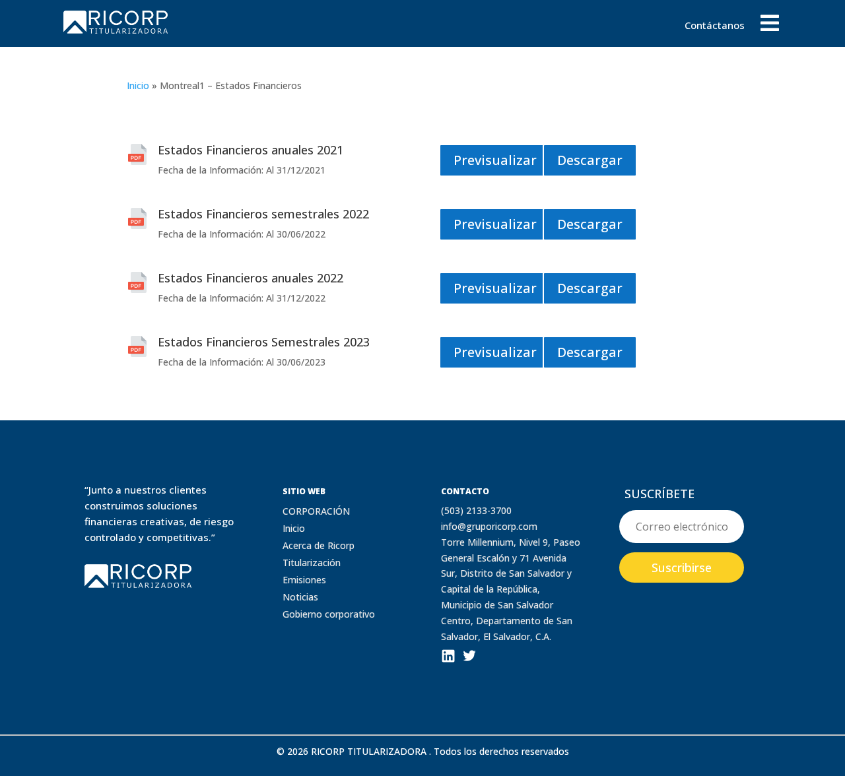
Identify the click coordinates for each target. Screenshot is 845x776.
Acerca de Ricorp (319, 545)
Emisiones (304, 579)
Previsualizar (495, 160)
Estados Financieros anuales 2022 (250, 278)
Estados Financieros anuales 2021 (250, 150)
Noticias (300, 597)
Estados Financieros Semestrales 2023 (264, 342)
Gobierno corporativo (329, 614)
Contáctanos (715, 26)
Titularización (312, 562)
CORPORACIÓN (316, 511)
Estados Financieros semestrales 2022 (263, 214)
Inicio (138, 85)
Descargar (590, 160)
